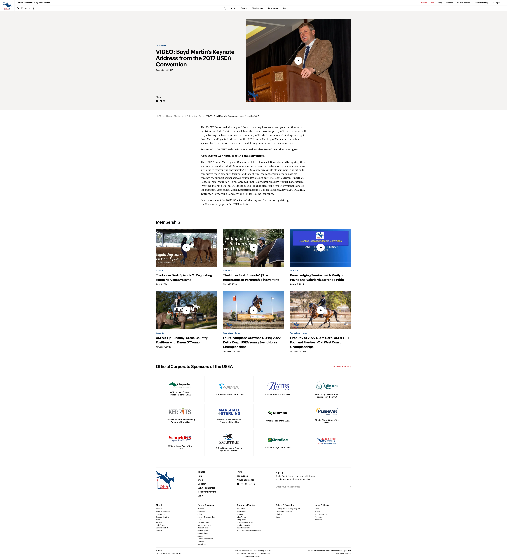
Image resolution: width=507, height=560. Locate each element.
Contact (449, 3)
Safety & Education (285, 505)
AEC (199, 520)
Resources (242, 476)
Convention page (214, 204)
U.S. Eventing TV (193, 116)
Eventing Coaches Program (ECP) (288, 509)
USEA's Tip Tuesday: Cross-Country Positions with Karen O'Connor (182, 340)
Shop (440, 3)
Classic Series (203, 528)
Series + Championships (206, 517)
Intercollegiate (203, 530)
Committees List (162, 528)
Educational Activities (284, 511)
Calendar (201, 509)
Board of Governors (163, 511)
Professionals (241, 511)
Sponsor (159, 530)
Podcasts (318, 517)
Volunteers (201, 541)
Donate (424, 3)
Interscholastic (203, 533)
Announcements (245, 480)
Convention (161, 46)
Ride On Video (225, 131)
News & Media (322, 505)
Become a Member (246, 505)
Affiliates (159, 522)
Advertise (318, 520)
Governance (160, 514)
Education (160, 270)
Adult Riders (241, 517)
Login (497, 3)
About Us (159, 509)
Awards (200, 536)
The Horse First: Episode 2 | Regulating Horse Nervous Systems (184, 277)
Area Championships (205, 539)
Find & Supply (346, 553)
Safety (278, 517)
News (317, 509)
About (159, 505)
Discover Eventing (481, 3)
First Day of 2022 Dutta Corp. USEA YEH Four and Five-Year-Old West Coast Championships (319, 342)
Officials (294, 270)
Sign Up (279, 473)
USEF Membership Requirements (249, 530)
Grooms (240, 514)
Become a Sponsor (340, 367)
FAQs (239, 472)
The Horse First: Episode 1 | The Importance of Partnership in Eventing (251, 277)
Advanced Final (203, 522)
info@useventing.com (253, 556)
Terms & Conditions (163, 553)
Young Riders (241, 520)
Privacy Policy (176, 553)
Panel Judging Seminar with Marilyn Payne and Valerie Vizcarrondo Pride (317, 277)
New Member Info (243, 528)
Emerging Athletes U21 (245, 522)
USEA (158, 116)
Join (432, 3)
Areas (158, 520)
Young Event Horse (231, 333)
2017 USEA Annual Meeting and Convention (231, 127)
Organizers (202, 544)
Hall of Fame (160, 525)
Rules (200, 514)
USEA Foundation (463, 3)
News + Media (173, 116)
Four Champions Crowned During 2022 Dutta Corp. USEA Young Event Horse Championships (252, 342)
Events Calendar (206, 505)
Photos (317, 511)
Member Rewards (243, 525)
